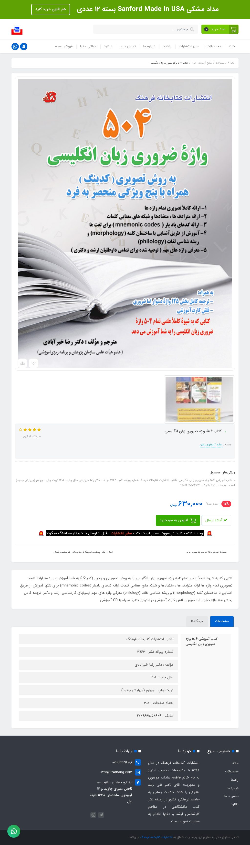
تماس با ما (127, 46)
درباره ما (149, 46)
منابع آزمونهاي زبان (211, 444)
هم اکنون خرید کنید (50, 9)
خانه (232, 46)
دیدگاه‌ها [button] (197, 621)
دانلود (108, 46)
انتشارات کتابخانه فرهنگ (156, 837)
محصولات (214, 46)
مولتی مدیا (88, 46)
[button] (220, 29)
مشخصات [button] (222, 621)
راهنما (167, 46)
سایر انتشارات (189, 46)
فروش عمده (64, 46)
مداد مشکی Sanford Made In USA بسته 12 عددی (147, 9)
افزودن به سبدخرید (174, 520)
